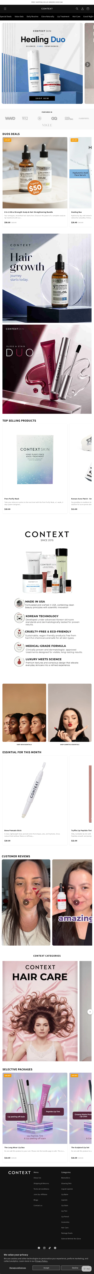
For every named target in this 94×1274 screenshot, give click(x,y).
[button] (5, 8)
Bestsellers (65, 1178)
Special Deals (6, 16)
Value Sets (19, 16)
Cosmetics (65, 1222)
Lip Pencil (65, 1216)
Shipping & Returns (41, 1183)
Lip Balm (64, 1194)
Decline (75, 1268)
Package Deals (67, 1233)
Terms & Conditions (41, 1189)
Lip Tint (64, 1211)
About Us (37, 1178)
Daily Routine (32, 16)
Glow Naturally (47, 16)
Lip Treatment (63, 16)
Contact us (38, 1205)
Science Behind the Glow (71, 1239)
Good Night (88, 16)
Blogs (36, 1200)
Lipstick (64, 1200)
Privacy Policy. (41, 1261)
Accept (46, 1268)
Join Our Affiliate (40, 1194)
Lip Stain (64, 1205)
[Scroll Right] (90, 1012)
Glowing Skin (66, 1183)
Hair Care (76, 16)
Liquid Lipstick (67, 1189)
